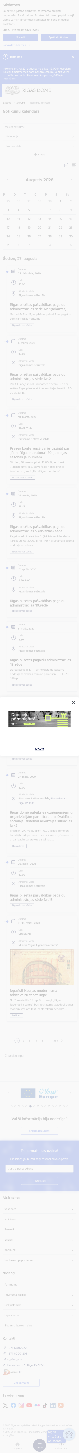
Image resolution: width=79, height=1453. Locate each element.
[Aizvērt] (73, 702)
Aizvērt (39, 749)
